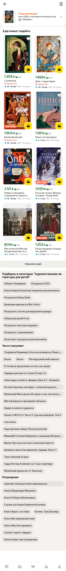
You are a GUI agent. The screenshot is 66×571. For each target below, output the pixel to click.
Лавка (19, 566)
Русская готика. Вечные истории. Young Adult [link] (48, 194)
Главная (6, 566)
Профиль (59, 566)
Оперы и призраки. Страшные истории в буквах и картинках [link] (15, 194)
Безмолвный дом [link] (13, 137)
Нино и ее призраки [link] (46, 137)
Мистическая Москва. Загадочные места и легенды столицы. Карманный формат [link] (16, 250)
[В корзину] (28, 69)
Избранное (33, 566)
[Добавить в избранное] (28, 39)
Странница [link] (10, 80)
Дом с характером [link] (45, 81)
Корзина (46, 566)
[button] (5, 4)
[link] (15, 283)
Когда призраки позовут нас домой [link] (48, 250)
